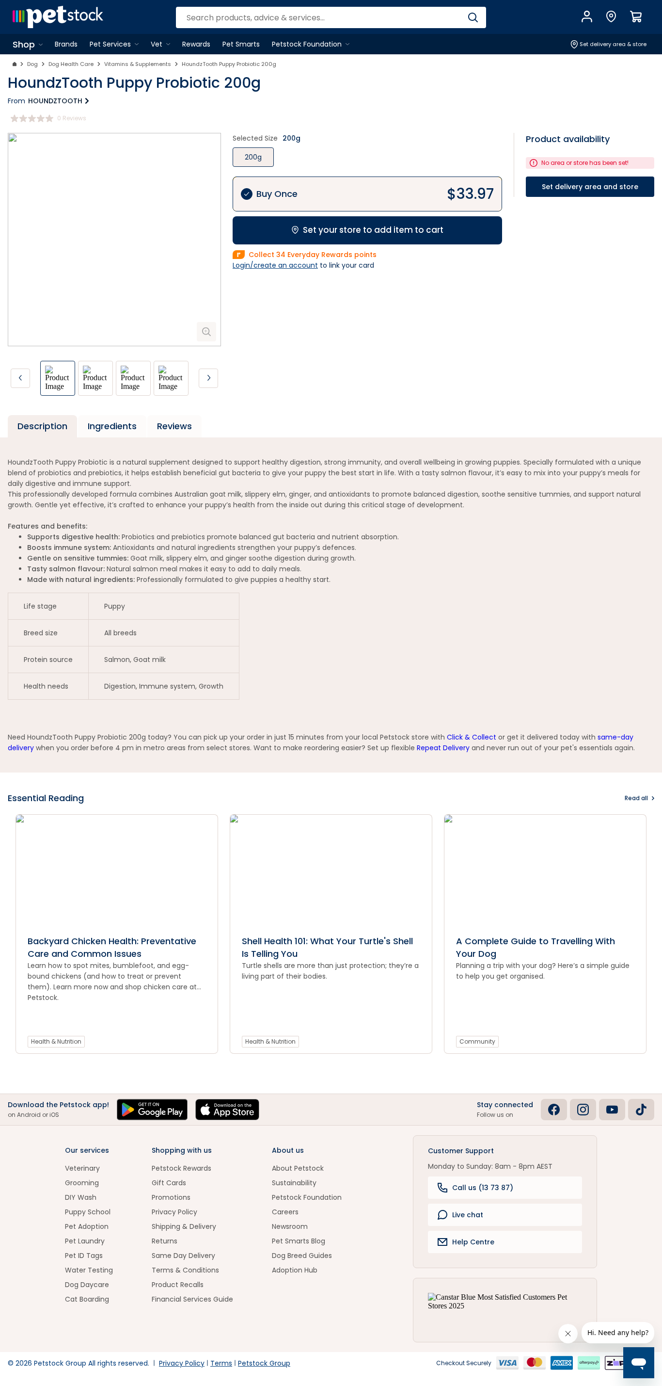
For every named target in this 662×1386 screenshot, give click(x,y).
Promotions (171, 1197)
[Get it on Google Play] (152, 1109)
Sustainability (294, 1183)
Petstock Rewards (181, 1168)
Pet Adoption (87, 1226)
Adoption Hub (294, 1270)
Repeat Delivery (443, 748)
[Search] (473, 17)
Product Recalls (178, 1284)
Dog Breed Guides (302, 1255)
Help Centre (473, 1242)
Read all (636, 798)
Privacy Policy (174, 1212)
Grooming (82, 1183)
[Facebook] (554, 1109)
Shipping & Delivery (184, 1226)
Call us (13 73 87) (482, 1188)
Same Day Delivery (183, 1255)
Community (477, 1041)
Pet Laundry (85, 1241)
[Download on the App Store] (227, 1109)
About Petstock (298, 1168)
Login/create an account (275, 265)
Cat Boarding (87, 1299)
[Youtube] (612, 1109)
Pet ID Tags (84, 1255)
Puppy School (87, 1212)
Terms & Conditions (185, 1270)
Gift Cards (169, 1183)
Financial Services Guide (192, 1299)
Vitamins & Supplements (137, 64)
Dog (32, 64)
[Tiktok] (641, 1109)
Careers (285, 1212)
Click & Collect (471, 737)
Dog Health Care (71, 64)
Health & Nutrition (56, 1041)
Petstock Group (264, 1363)
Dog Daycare (87, 1284)
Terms (221, 1363)
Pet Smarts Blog (298, 1241)
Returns (164, 1241)
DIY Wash (80, 1197)
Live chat (467, 1215)
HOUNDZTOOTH (55, 101)
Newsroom (290, 1226)
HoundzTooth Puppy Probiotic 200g (229, 64)
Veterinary (82, 1168)
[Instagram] (583, 1109)
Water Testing (89, 1270)
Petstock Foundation (307, 1197)
